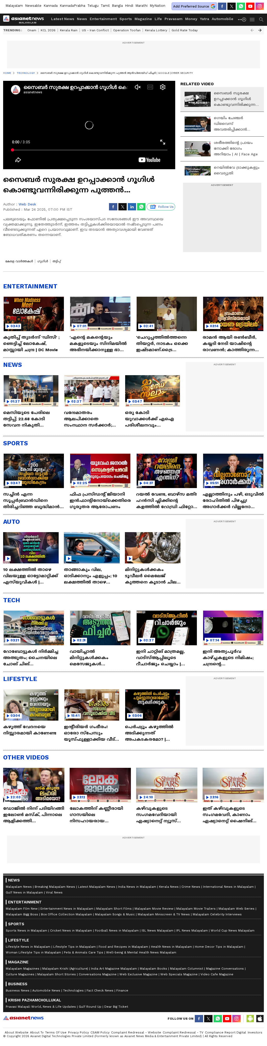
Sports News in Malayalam (26, 930)
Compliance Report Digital (225, 1032)
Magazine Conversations (225, 968)
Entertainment (103, 19)
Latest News (62, 19)
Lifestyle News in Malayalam (28, 946)
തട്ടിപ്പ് (56, 261)
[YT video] (250, 6)
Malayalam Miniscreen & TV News (164, 914)
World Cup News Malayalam (232, 930)
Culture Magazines (20, 974)
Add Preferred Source (191, 6)
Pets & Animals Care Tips (83, 952)
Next (260, 30)
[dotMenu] (240, 19)
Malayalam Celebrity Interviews (217, 914)
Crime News (190, 887)
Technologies (73, 990)
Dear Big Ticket (116, 1006)
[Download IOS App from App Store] (260, 1018)
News (82, 19)
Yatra (204, 19)
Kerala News (169, 887)
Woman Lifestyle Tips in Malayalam (33, 952)
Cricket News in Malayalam (71, 930)
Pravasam (174, 19)
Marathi (141, 6)
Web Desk (27, 204)
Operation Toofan (127, 30)
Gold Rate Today (185, 30)
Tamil (105, 6)
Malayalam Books (153, 968)
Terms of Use (55, 1032)
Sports (125, 19)
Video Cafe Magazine (217, 974)
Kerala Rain (68, 30)
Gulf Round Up (90, 1006)
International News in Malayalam (228, 887)
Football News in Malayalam (117, 930)
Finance (122, 990)
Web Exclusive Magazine (138, 974)
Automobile (222, 19)
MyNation (157, 6)
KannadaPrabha (72, 6)
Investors (255, 1032)
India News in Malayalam (137, 887)
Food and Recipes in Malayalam (123, 946)
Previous (252, 30)
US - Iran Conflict (95, 30)
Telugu (93, 6)
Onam (31, 30)
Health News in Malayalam (171, 946)
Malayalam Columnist (186, 968)
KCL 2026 (48, 30)
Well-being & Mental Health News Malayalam (141, 952)
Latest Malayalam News (96, 887)
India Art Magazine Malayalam (114, 968)
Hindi (129, 6)
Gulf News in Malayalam (24, 892)
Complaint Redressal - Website (136, 1032)
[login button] (245, 19)
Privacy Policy (78, 1032)
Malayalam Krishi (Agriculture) (65, 968)
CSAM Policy (100, 1032)
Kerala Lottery (156, 30)
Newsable (33, 6)
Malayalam (14, 6)
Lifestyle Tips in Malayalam (74, 946)
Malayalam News (19, 887)
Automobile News (46, 990)
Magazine (143, 19)
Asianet (23, 1018)
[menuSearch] (261, 19)
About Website (16, 1032)
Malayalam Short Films (114, 908)
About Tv (37, 1032)
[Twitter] (231, 6)
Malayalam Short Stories (56, 974)
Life (158, 19)
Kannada (51, 6)
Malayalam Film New (22, 908)
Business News (17, 990)
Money (191, 19)
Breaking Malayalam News (55, 887)
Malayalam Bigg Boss (22, 914)
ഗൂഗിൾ (42, 261)
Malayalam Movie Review (154, 908)
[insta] (260, 6)
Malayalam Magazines (22, 968)
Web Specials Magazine (179, 974)
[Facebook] (222, 6)
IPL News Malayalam (192, 930)
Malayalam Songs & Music (115, 914)
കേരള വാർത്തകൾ (19, 261)
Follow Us (166, 207)
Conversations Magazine (98, 974)
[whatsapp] (241, 6)
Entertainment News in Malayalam (66, 908)
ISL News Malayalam (157, 930)
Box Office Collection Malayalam (66, 914)
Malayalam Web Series (236, 908)
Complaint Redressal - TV (183, 1032)
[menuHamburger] (252, 19)
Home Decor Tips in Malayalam (219, 946)
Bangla (117, 6)
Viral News (54, 892)
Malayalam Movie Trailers (196, 908)
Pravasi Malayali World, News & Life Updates (41, 1006)
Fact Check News (100, 990)
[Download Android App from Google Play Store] (250, 1018)
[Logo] (25, 20)
